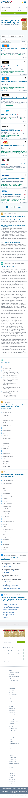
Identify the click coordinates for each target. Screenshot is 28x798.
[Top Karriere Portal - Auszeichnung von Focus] (14, 633)
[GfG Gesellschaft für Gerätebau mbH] (5, 111)
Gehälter (11, 741)
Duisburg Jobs (12, 781)
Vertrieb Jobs (12, 710)
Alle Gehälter (6, 572)
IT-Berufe (11, 698)
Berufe (11, 739)
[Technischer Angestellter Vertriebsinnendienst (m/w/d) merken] (25, 175)
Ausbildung (12, 703)
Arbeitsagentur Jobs (14, 721)
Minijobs (11, 701)
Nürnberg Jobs (12, 779)
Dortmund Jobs (13, 761)
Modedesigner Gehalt (8, 570)
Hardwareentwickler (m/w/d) (8, 114)
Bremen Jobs (12, 773)
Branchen (11, 735)
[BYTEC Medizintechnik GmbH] (5, 191)
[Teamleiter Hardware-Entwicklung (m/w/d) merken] (25, 191)
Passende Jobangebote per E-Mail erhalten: (14, 639)
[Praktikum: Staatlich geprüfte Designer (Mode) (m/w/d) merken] (25, 160)
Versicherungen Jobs (14, 717)
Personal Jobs (12, 714)
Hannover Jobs (13, 757)
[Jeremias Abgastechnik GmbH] (5, 175)
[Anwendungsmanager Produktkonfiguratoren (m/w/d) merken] (25, 142)
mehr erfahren (4, 57)
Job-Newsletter (21, 642)
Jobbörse (13, 796)
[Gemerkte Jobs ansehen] (23, 2)
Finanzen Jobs (12, 712)
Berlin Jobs (12, 751)
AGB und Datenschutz (14, 680)
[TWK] (5, 126)
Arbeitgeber (12, 674)
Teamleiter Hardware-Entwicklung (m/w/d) (12, 194)
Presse (11, 685)
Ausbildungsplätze (13, 728)
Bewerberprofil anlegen (14, 676)
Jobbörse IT (12, 783)
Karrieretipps (12, 737)
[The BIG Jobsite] (5, 62)
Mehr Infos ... (14, 792)
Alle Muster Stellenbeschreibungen (11, 588)
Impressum (12, 682)
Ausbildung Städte (13, 730)
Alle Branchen (6, 576)
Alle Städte (12, 692)
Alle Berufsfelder (7, 581)
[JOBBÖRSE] (6, 2)
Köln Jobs (12, 748)
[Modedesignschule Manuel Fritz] (5, 160)
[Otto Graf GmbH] (5, 142)
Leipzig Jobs (12, 775)
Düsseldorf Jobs (13, 759)
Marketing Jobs (13, 719)
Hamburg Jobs (12, 753)
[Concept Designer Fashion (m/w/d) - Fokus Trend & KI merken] (25, 45)
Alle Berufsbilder (7, 566)
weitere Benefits (9, 56)
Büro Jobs (12, 723)
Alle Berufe (5, 617)
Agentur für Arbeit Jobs (14, 743)
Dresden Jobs (12, 777)
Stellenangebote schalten (14, 672)
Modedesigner (6, 564)
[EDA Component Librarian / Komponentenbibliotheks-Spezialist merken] (25, 126)
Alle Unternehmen (13, 694)
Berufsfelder (12, 732)
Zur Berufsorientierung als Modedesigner (10, 28)
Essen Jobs (12, 771)
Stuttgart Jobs (12, 769)
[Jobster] (5, 45)
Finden (14, 13)
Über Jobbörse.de (13, 678)
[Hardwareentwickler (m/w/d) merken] (25, 111)
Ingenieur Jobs (12, 708)
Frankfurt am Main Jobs (14, 763)
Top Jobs (11, 696)
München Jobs (12, 755)
